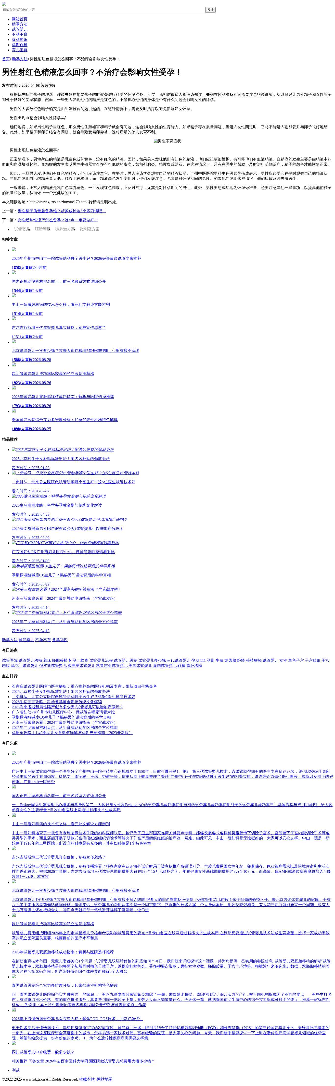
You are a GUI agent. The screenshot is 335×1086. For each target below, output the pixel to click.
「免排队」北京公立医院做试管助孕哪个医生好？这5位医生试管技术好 (73, 697)
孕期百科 (19, 45)
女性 (283, 660)
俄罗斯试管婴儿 (53, 665)
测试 (16, 1070)
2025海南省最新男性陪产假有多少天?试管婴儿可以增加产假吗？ (67, 707)
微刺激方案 (65, 229)
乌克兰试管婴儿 (24, 665)
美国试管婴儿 (140, 665)
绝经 (241, 660)
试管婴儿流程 (101, 660)
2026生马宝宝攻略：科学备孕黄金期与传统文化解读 (57, 702)
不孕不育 (19, 34)
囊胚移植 (194, 665)
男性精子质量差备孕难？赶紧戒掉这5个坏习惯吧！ (62, 211)
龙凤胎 (230, 660)
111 (203, 660)
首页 (6, 59)
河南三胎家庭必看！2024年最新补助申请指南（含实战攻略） (65, 722)
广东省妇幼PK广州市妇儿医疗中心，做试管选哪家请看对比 (63, 712)
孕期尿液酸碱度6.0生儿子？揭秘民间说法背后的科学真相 (61, 717)
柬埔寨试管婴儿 (81, 665)
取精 (181, 665)
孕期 (195, 660)
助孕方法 (19, 24)
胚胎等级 (43, 229)
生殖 (219, 660)
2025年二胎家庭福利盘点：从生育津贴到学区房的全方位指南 (65, 727)
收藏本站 (87, 1079)
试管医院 (10, 660)
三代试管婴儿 (178, 660)
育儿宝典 (19, 50)
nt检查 (82, 660)
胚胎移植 (60, 660)
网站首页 (19, 19)
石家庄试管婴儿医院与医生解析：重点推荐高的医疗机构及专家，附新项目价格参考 (84, 686)
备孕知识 (19, 39)
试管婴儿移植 (30, 660)
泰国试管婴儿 (165, 665)
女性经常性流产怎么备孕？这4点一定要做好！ (58, 220)
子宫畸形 (313, 660)
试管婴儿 (19, 29)
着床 (47, 660)
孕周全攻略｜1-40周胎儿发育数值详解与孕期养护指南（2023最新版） (72, 733)
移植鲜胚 (254, 660)
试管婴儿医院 (125, 660)
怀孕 (73, 660)
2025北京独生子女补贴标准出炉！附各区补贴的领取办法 (61, 691)
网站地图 (105, 1079)
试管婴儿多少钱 (152, 660)
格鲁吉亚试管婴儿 (112, 665)
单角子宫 (296, 660)
